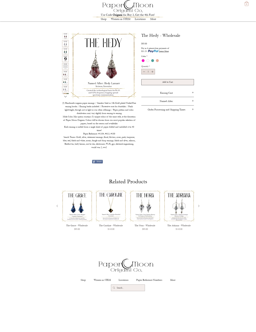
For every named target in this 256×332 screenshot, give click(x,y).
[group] (128, 214)
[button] (104, 19)
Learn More (164, 51)
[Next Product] (199, 206)
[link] (247, 3)
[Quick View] (77, 206)
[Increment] (153, 71)
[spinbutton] (148, 71)
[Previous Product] (57, 206)
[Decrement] (143, 71)
